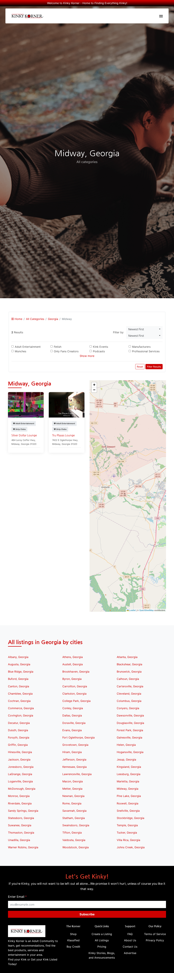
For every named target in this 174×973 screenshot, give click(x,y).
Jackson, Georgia (19, 759)
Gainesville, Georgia (129, 737)
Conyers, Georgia (128, 708)
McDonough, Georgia (21, 788)
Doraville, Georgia (73, 723)
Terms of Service (155, 934)
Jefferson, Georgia (74, 759)
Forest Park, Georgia (130, 730)
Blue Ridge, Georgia (20, 671)
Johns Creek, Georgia (131, 847)
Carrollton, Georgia (74, 686)
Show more (87, 356)
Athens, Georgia (72, 657)
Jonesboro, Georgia (20, 766)
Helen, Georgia (126, 744)
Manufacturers (141, 346)
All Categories (35, 319)
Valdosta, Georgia (73, 840)
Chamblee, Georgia (20, 693)
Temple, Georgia (127, 825)
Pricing (101, 946)
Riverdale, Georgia (20, 803)
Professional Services (146, 351)
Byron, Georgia (72, 679)
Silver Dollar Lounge (24, 435)
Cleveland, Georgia (129, 693)
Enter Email (17, 896)
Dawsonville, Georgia (130, 715)
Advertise (130, 953)
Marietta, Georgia (128, 781)
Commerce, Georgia (21, 708)
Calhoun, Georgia (128, 679)
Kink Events (100, 346)
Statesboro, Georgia (21, 818)
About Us (130, 940)
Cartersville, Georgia (130, 686)
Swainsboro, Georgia (75, 825)
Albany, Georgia (18, 657)
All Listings (102, 940)
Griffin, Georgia (18, 744)
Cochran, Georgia (19, 701)
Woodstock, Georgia (75, 847)
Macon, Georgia (72, 781)
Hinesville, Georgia (20, 752)
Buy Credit (73, 946)
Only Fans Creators (66, 351)
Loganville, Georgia (20, 781)
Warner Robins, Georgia (23, 847)
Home (18, 319)
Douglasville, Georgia (130, 723)
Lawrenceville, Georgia (77, 774)
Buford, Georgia (18, 679)
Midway (15, 444)
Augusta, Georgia (19, 664)
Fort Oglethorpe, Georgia (78, 737)
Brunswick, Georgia (129, 671)
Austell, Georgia (72, 664)
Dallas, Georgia (72, 715)
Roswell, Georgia (127, 803)
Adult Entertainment (28, 346)
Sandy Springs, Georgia (23, 810)
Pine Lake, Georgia (129, 796)
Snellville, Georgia (128, 810)
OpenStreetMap (146, 610)
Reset (140, 366)
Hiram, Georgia (72, 752)
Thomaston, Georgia (21, 832)
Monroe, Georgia (19, 796)
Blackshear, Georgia (129, 664)
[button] (127, 496)
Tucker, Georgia (127, 832)
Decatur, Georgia (19, 723)
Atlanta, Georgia (127, 657)
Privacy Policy (155, 940)
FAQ (130, 934)
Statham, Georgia (73, 818)
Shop (73, 934)
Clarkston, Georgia (74, 693)
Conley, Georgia (72, 708)
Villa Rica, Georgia (128, 840)
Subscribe (87, 914)
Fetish (57, 346)
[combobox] (144, 329)
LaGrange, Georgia (20, 774)
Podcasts (99, 351)
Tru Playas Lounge (63, 435)
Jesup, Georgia (126, 759)
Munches (20, 351)
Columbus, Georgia (129, 701)
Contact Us (130, 946)
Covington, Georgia (20, 715)
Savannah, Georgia (74, 810)
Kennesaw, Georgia (74, 766)
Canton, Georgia (18, 686)
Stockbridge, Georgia (130, 818)
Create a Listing (102, 934)
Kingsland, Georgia (129, 766)
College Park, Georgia (76, 701)
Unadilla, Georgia (19, 840)
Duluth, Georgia (18, 730)
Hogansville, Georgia (130, 752)
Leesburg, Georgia (128, 774)
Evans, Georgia (72, 730)
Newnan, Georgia (73, 796)
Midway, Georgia (127, 788)
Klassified (73, 940)
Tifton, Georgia (72, 832)
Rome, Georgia (71, 803)
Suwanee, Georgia (19, 825)
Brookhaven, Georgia (75, 671)
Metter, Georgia (72, 788)
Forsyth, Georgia (18, 737)
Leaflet (132, 610)
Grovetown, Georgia (75, 744)
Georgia (53, 319)
